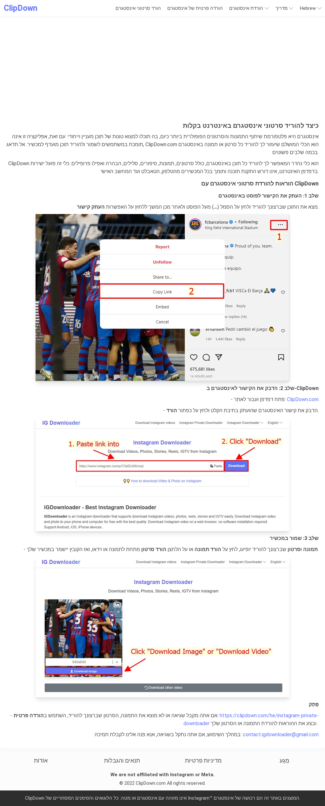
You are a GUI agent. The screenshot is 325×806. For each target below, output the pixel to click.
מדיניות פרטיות (203, 760)
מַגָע (284, 760)
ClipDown (20, 8)
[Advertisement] (162, 74)
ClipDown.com (303, 399)
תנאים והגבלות (122, 760)
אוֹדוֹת (41, 760)
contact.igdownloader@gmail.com (281, 734)
